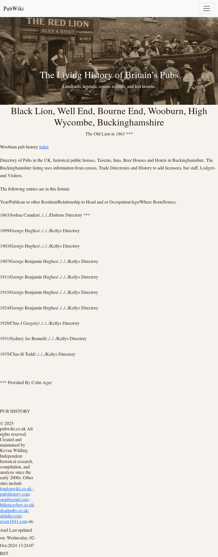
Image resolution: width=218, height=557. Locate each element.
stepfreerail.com (14, 499)
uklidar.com (10, 516)
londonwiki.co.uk (16, 488)
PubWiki (13, 8)
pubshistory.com (14, 494)
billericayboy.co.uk (17, 505)
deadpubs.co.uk (14, 510)
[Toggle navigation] (207, 8)
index (44, 147)
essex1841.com (13, 521)
